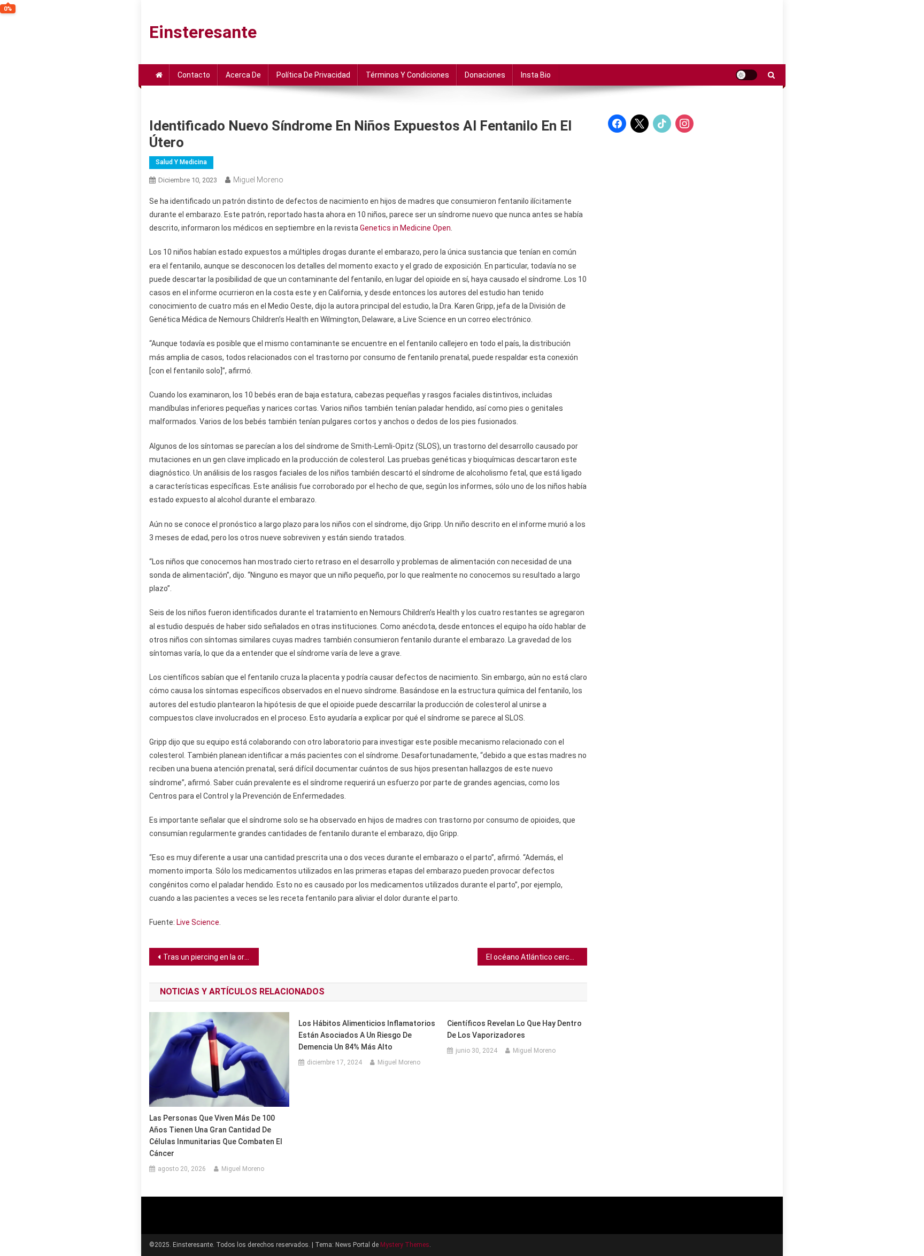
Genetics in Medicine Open (405, 228)
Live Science (197, 922)
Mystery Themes (404, 1245)
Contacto (194, 75)
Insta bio (536, 75)
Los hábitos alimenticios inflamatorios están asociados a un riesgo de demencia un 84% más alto (366, 1035)
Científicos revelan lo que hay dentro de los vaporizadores (514, 1029)
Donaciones (485, 75)
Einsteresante (203, 32)
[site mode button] (746, 75)
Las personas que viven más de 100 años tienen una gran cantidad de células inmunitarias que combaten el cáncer (215, 1136)
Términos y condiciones (407, 75)
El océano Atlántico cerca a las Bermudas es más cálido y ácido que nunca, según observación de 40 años (536, 957)
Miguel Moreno (258, 179)
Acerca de (243, 75)
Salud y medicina (181, 162)
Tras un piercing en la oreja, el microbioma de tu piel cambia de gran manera (211, 957)
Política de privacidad (313, 75)
